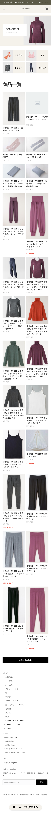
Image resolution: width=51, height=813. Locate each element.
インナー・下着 (11, 689)
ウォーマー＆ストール (14, 720)
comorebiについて (12, 738)
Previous (2, 30)
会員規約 (44, 794)
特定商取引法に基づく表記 (15, 752)
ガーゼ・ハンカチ (12, 724)
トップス (9, 681)
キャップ (9, 728)
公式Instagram (11, 763)
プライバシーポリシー (13, 749)
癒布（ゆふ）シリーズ (14, 705)
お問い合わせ (10, 745)
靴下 (7, 693)
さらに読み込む (25, 660)
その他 (8, 709)
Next (48, 30)
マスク (8, 697)
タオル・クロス (11, 701)
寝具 (7, 716)
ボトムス (9, 685)
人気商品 (9, 677)
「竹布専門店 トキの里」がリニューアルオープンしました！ (25, 2)
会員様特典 (9, 741)
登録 (41, 782)
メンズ (8, 713)
